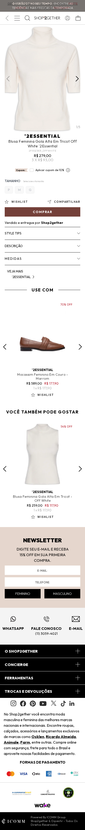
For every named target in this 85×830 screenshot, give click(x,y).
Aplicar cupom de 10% (49, 170)
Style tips (13, 233)
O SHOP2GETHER (21, 651)
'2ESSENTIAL (43, 136)
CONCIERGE (16, 664)
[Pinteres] (33, 703)
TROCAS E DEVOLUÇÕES (28, 691)
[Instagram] (13, 703)
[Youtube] (43, 703)
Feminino (22, 594)
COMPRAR (42, 212)
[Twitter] (53, 703)
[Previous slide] (5, 347)
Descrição (14, 246)
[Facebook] (23, 703)
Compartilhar (67, 201)
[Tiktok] (63, 703)
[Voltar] (7, 18)
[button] (77, 79)
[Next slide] (80, 347)
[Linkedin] (72, 703)
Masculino (62, 594)
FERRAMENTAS (19, 678)
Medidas (13, 258)
